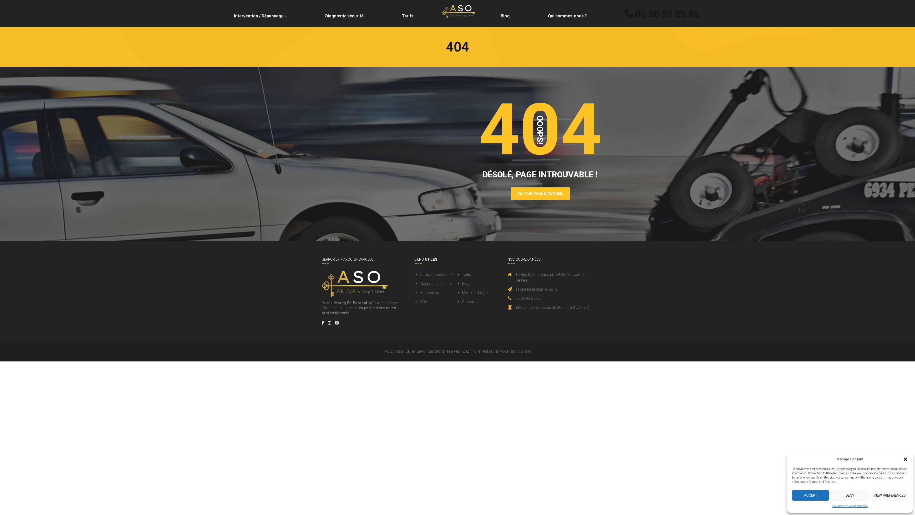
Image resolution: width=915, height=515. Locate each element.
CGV (423, 301)
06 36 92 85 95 (667, 14)
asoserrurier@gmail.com (536, 289)
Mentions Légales (476, 292)
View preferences (890, 495)
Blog (505, 15)
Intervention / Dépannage (259, 15)
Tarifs (407, 15)
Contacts (469, 301)
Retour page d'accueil (540, 193)
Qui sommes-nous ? (567, 15)
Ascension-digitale (515, 351)
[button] (905, 459)
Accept (810, 495)
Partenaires (429, 292)
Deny (850, 495)
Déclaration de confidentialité (850, 506)
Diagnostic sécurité (344, 15)
